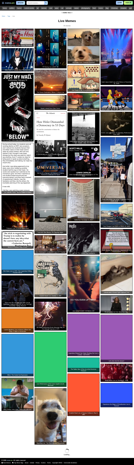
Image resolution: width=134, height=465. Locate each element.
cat (62, 8)
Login (120, 3)
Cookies (43, 463)
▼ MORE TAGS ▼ (67, 12)
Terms (49, 463)
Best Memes (7, 463)
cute (50, 8)
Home (3, 16)
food (94, 8)
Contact (32, 463)
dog (107, 8)
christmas (114, 8)
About (26, 463)
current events (29, 8)
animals (68, 8)
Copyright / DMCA (57, 463)
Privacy (38, 463)
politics (12, 8)
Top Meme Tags (18, 463)
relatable (123, 8)
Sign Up (128, 3)
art (37, 8)
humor (19, 8)
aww (56, 8)
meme (101, 8)
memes (43, 8)
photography (85, 8)
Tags (8, 16)
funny (5, 8)
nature (76, 8)
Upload (20, 3)
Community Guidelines (70, 463)
